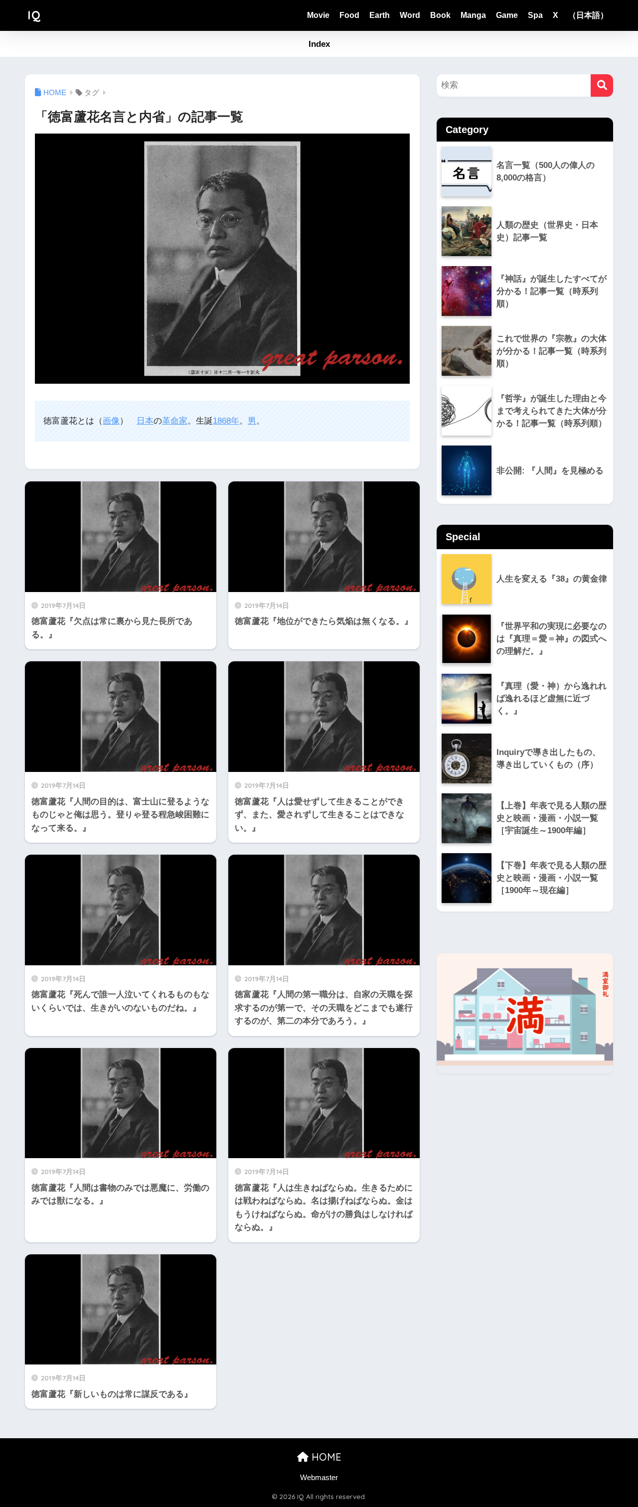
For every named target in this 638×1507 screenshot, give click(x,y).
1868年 (226, 421)
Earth (379, 15)
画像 (111, 421)
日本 (145, 421)
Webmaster (319, 1478)
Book (440, 15)
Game (507, 15)
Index (319, 44)
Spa (535, 15)
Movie (318, 15)
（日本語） (588, 15)
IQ (34, 15)
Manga (473, 15)
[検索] (602, 85)
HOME (325, 1457)
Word (410, 15)
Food (349, 15)
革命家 (174, 421)
